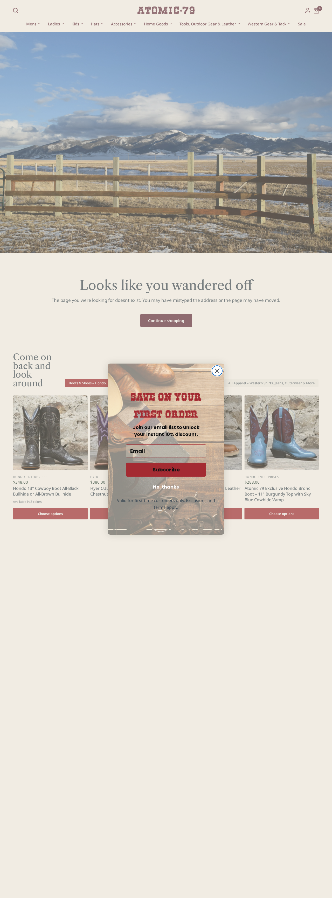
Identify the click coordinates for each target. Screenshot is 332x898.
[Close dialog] (217, 371)
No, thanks (166, 487)
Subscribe (166, 469)
